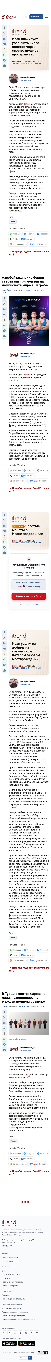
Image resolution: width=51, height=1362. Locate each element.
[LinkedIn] (31, 1332)
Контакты (6, 1278)
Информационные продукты (13, 1299)
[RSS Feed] (37, 1332)
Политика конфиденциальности (15, 1312)
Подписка (6, 1295)
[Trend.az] (9, 17)
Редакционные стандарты (12, 1282)
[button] (4, 27)
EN (21, 1358)
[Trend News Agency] (9, 1223)
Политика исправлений (11, 1286)
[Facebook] (9, 1332)
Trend (27, 104)
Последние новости (10, 1258)
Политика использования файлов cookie (18, 1320)
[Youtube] (20, 1332)
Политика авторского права (13, 1316)
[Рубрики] (46, 16)
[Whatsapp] (4, 1332)
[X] (15, 1332)
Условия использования (12, 1309)
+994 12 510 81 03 (8, 1243)
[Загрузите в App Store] (9, 1343)
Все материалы (25, 80)
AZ (25, 1358)
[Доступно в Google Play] (26, 1343)
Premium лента (8, 1261)
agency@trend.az (8, 1245)
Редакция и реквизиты (11, 1275)
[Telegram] (26, 1332)
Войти (37, 605)
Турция (13, 1141)
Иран (13, 221)
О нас (4, 1271)
